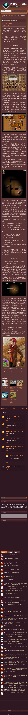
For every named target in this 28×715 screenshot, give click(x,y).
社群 (11, 506)
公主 (9, 504)
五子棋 (7, 504)
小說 (2, 504)
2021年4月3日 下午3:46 (15, 466)
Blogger (26, 710)
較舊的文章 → (24, 408)
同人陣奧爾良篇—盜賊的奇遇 (20, 389)
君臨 (11, 593)
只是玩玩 (8, 466)
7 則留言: (10, 23)
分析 (11, 504)
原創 (18, 506)
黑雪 (15, 658)
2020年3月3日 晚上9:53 (17, 424)
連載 (26, 506)
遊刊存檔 (16, 552)
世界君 (15, 669)
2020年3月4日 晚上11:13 (17, 431)
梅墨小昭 (12, 611)
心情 (14, 504)
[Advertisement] (14, 536)
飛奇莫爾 (6, 25)
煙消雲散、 (15, 664)
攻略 (2, 506)
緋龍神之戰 (4, 399)
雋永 (15, 676)
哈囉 (15, 683)
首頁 (3, 15)
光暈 (6, 15)
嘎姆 (11, 507)
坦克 (4, 506)
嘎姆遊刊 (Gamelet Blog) (13, 710)
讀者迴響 (4, 552)
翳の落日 (15, 597)
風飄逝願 (15, 587)
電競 (8, 507)
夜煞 (14, 590)
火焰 (15, 584)
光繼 (20, 504)
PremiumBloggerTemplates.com (9, 714)
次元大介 (9, 608)
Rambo (9, 576)
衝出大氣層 (18, 507)
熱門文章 (10, 552)
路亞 (5, 507)
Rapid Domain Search (21, 714)
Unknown (8, 416)
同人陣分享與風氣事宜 (9, 20)
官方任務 (7, 506)
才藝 (4, 504)
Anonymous (10, 555)
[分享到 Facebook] (4, 371)
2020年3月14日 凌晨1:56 (17, 446)
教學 (15, 15)
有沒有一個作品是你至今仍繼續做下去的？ (13, 401)
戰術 (22, 507)
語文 (13, 507)
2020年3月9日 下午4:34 (17, 438)
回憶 (12, 15)
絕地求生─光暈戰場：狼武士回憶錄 (13, 389)
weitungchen (15, 690)
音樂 (16, 506)
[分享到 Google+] (8, 371)
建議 (14, 506)
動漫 (21, 506)
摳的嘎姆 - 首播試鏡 (5, 388)
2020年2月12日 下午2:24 (16, 416)
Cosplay (4, 509)
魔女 (2, 509)
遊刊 (6, 507)
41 (15, 654)
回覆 (7, 420)
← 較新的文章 (4, 408)
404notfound (9, 424)
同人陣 (8, 15)
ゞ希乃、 (13, 604)
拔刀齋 (6, 678)
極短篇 (2, 507)
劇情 (15, 507)
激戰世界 (25, 507)
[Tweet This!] (6, 371)
